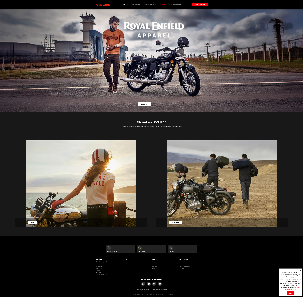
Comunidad (182, 264)
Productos (163, 4)
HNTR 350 (99, 266)
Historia (181, 262)
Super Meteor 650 (101, 274)
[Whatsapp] (143, 284)
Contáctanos (155, 262)
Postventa (154, 268)
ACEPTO (290, 293)
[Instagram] (154, 284)
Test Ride (154, 266)
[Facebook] (149, 284)
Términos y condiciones (159, 289)
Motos (124, 4)
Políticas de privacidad (143, 289)
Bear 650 (98, 272)
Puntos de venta (156, 264)
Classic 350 (99, 264)
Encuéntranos (136, 4)
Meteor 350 (99, 268)
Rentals (181, 268)
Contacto (154, 259)
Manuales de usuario (185, 266)
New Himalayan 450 (102, 262)
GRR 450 (98, 270)
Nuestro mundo (149, 4)
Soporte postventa (175, 4)
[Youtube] (160, 284)
